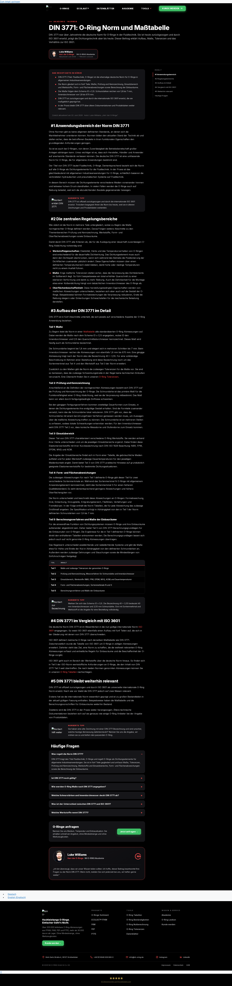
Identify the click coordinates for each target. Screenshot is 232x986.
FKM (93, 924)
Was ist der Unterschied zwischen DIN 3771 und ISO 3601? (81, 804)
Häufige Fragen (161, 96)
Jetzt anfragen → (129, 831)
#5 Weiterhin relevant (164, 91)
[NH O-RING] (49, 8)
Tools (145, 8)
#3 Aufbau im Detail (163, 83)
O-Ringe (64, 8)
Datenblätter (105, 8)
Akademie (128, 8)
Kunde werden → (53, 943)
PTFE (93, 934)
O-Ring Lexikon (169, 920)
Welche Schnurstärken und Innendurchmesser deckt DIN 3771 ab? (85, 795)
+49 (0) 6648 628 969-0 (103, 957)
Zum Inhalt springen (10, 1)
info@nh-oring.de (136, 957)
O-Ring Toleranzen (108, 376)
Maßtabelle (89, 331)
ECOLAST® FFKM (99, 920)
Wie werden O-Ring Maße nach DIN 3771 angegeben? (78, 786)
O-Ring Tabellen (68, 672)
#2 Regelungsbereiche (164, 79)
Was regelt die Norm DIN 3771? (67, 754)
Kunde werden (170, 8)
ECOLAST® (83, 8)
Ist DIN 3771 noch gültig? (63, 778)
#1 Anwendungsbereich (165, 74)
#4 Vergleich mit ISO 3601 (165, 87)
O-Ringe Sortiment (100, 915)
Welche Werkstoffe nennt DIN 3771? (69, 812)
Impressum (166, 965)
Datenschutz (178, 965)
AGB (188, 965)
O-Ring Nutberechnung (137, 924)
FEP (93, 929)
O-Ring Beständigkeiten (137, 920)
